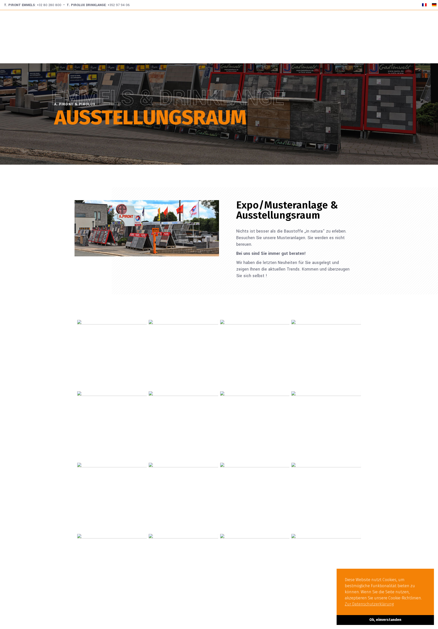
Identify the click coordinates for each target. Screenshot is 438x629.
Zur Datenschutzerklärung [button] (369, 604)
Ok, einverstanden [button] (385, 620)
